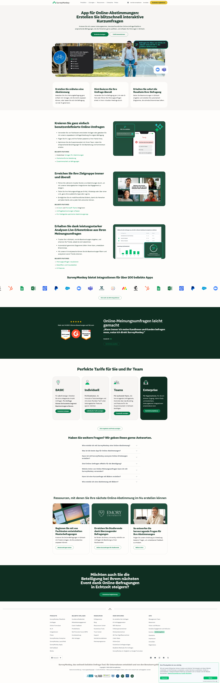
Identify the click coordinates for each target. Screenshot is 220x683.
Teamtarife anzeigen (122, 413)
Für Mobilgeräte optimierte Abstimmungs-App (72, 214)
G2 (111, 339)
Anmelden (145, 2)
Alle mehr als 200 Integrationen (110, 298)
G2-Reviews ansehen (112, 344)
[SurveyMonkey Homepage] (61, 3)
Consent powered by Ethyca (209, 681)
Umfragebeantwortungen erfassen (68, 211)
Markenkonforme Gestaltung (66, 158)
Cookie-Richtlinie (186, 673)
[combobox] (56, 658)
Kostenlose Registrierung (110, 594)
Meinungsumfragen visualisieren (67, 262)
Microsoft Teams (71, 208)
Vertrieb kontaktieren (136, 2)
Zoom (60, 208)
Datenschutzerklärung (174, 673)
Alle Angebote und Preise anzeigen (110, 428)
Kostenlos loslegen (99, 34)
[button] (110, 445)
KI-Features (60, 268)
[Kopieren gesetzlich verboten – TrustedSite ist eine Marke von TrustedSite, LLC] (106, 677)
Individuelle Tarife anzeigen (95, 411)
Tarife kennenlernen (119, 34)
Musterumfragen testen (65, 547)
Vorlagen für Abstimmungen (74, 155)
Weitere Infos (139, 547)
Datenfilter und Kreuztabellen (67, 265)
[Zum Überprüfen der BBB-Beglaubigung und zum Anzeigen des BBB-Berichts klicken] (89, 677)
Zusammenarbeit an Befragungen (68, 161)
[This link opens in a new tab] (151, 657)
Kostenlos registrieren (158, 2)
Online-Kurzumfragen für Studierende (108, 547)
